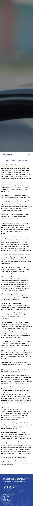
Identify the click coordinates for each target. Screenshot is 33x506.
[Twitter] (14, 487)
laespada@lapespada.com (7, 419)
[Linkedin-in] (4, 487)
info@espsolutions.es (8, 500)
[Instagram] (10, 487)
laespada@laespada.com (7, 464)
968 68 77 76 (6, 499)
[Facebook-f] (7, 487)
